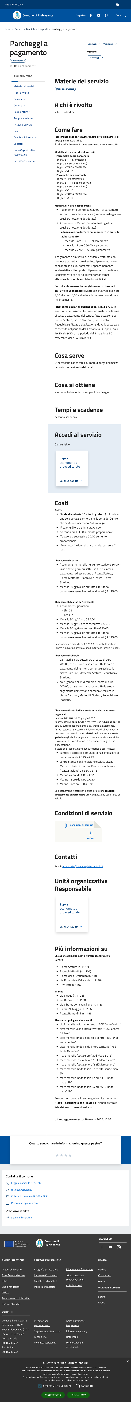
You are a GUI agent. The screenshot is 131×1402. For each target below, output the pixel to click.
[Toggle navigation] (6, 15)
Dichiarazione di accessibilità (74, 1345)
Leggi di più (83, 1380)
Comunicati (104, 1275)
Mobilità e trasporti (37, 29)
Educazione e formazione (79, 1269)
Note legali (72, 1337)
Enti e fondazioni (11, 1287)
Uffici (5, 1281)
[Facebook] (89, 15)
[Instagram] (105, 15)
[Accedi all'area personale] (117, 4)
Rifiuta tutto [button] (78, 1394)
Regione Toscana (14, 4)
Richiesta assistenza (45, 1342)
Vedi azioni (108, 44)
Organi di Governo (12, 1269)
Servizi (18, 29)
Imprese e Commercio (45, 1275)
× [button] (127, 1361)
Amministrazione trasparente (75, 1323)
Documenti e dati (11, 1304)
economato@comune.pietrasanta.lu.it (82, 866)
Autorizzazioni (74, 1285)
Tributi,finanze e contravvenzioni (75, 1277)
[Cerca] (124, 15)
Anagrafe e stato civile (46, 1269)
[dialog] (65, 1380)
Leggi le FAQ (40, 1337)
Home (7, 29)
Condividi (92, 44)
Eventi (101, 1302)
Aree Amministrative (13, 1275)
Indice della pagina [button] (23, 76)
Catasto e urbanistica (45, 1281)
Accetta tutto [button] (53, 1395)
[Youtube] (97, 15)
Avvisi (101, 1281)
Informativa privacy (76, 1331)
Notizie (102, 1269)
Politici (5, 1292)
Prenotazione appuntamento (42, 1323)
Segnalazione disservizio (47, 1331)
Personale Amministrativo (16, 1298)
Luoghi (102, 1297)
